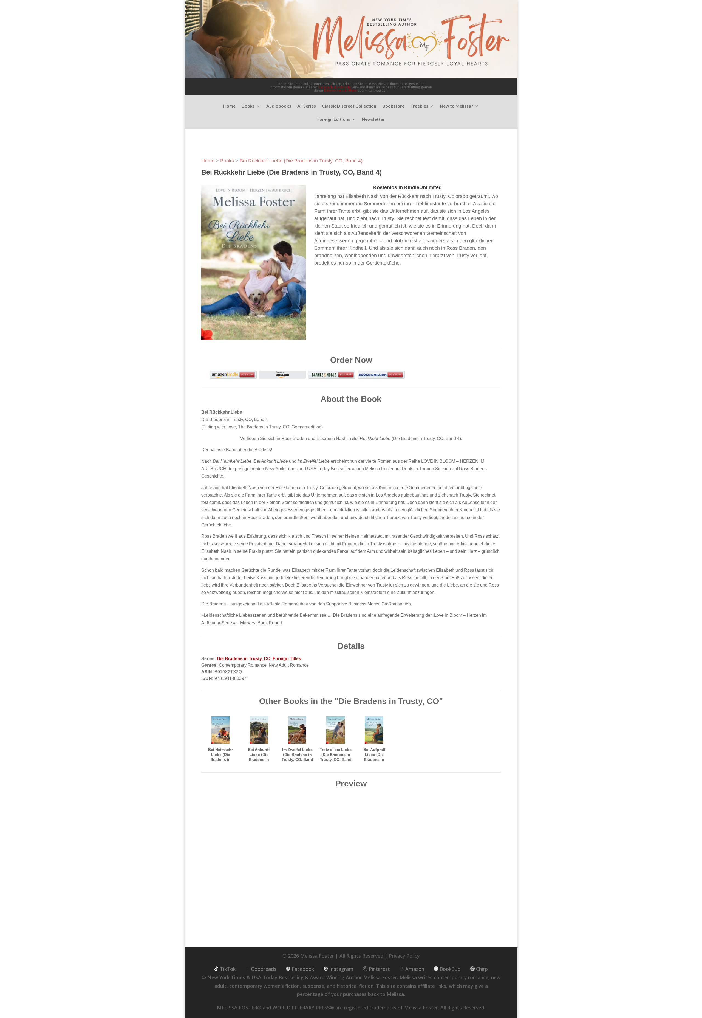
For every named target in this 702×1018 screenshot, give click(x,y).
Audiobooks (278, 106)
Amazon (414, 969)
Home (229, 106)
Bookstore (393, 106)
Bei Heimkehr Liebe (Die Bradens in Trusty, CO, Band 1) (220, 759)
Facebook (303, 969)
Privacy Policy (404, 955)
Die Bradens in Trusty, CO (243, 658)
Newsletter (373, 119)
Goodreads (263, 969)
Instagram (341, 969)
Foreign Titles (287, 658)
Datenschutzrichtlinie (334, 87)
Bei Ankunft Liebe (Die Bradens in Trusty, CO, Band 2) (259, 759)
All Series (306, 106)
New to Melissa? (456, 106)
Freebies (419, 106)
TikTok (228, 969)
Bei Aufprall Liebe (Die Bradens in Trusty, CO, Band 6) (374, 759)
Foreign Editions (333, 119)
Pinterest (379, 969)
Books (248, 106)
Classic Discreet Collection (349, 106)
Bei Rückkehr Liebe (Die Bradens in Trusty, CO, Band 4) (301, 161)
